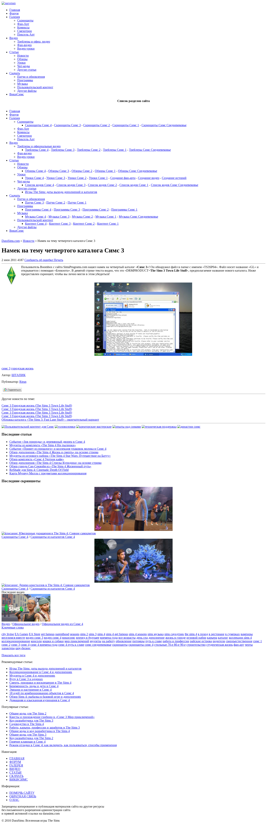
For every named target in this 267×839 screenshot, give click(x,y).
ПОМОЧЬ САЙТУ (21, 792)
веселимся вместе (13, 637)
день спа (142, 637)
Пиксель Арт (26, 34)
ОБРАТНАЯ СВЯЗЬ (22, 796)
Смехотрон (24, 31)
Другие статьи (26, 69)
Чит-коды (23, 66)
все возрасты (127, 637)
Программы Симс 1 (124, 209)
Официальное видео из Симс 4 (62, 624)
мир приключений (77, 641)
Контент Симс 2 (84, 223)
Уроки (21, 62)
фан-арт (239, 644)
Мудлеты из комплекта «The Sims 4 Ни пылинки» (42, 445)
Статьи (14, 52)
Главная (14, 10)
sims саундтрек (174, 634)
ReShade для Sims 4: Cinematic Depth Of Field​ (39, 469)
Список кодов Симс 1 (133, 185)
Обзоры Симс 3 (58, 171)
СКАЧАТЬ (16, 776)
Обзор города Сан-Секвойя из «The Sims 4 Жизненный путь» (50, 466)
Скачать (14, 73)
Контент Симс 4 (36, 223)
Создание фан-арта (122, 178)
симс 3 (6, 368)
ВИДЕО (14, 769)
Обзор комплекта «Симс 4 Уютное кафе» (36, 459)
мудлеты (95, 641)
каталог (223, 637)
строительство (196, 644)
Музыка (22, 83)
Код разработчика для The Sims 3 (31, 720)
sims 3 (93, 634)
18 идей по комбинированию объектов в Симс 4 (41, 693)
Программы (25, 80)
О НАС (14, 799)
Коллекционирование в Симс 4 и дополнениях (40, 672)
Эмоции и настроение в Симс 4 (30, 689)
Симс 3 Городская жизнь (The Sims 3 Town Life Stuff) (37, 405)
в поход (203, 634)
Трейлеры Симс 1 (114, 149)
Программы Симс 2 (95, 209)
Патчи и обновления (31, 76)
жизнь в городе (175, 637)
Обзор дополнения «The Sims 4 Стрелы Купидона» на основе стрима (55, 462)
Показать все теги (13, 655)
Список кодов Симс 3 (70, 185)
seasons (74, 634)
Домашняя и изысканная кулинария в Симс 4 (39, 700)
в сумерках (232, 634)
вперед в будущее (87, 637)
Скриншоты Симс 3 (67, 125)
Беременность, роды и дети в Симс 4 (33, 686)
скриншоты (120, 644)
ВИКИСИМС (18, 779)
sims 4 (101, 634)
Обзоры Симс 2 (82, 171)
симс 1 (257, 641)
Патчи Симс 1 (77, 202)
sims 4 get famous (117, 634)
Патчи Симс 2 (55, 202)
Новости (23, 55)
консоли (36, 641)
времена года (109, 637)
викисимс (68, 637)
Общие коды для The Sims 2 (27, 713)
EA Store (34, 634)
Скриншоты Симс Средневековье (164, 125)
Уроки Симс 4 (34, 178)
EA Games (21, 634)
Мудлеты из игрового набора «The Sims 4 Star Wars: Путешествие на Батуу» (60, 455)
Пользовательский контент (35, 87)
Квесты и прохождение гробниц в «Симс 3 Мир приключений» (52, 717)
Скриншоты (25, 20)
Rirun (22, 381)
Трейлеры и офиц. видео (33, 41)
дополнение (157, 637)
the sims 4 (191, 634)
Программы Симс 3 (67, 209)
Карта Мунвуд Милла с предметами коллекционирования (47, 473)
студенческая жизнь (219, 644)
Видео (13, 38)
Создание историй (174, 178)
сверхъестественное (239, 641)
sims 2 (84, 634)
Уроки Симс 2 (77, 178)
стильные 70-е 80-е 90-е (170, 644)
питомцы (138, 641)
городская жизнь (22, 368)
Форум (14, 13)
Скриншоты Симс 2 (96, 125)
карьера (212, 637)
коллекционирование (16, 641)
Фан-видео (24, 45)
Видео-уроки (26, 48)
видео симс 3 (34, 637)
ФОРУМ (15, 762)
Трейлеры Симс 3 (62, 149)
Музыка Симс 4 (35, 216)
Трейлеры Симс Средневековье (150, 149)
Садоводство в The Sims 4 (26, 724)
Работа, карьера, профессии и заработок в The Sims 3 (44, 727)
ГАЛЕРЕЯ (16, 765)
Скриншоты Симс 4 (38, 125)
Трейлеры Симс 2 (88, 149)
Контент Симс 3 (60, 223)
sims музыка (156, 634)
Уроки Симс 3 (55, 178)
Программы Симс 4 (38, 209)
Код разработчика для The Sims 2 (31, 738)
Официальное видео (25, 624)
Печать (58, 260)
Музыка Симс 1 (105, 216)
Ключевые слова (13, 627)
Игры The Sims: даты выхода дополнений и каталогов (61, 192)
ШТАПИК (19, 375)
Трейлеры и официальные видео (39, 146)
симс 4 (25, 644)
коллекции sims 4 (240, 637)
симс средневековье (98, 644)
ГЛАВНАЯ (16, 758)
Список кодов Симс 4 (39, 185)
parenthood (62, 634)
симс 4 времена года (43, 644)
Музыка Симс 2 (82, 216)
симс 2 (6, 644)
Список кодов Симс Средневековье (174, 185)
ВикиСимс (16, 94)
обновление (124, 641)
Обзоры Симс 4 (35, 171)
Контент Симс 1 (108, 223)
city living (8, 634)
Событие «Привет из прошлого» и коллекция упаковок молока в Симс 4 (57, 448)
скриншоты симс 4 (140, 644)
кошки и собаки (53, 641)
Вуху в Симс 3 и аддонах (26, 679)
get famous (48, 634)
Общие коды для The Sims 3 (27, 734)
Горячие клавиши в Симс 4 (27, 741)
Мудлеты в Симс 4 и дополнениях (32, 675)
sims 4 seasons (138, 634)
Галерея (14, 17)
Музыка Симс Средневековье (138, 216)
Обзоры (22, 59)
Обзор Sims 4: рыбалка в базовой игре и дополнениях (45, 696)
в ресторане (216, 634)
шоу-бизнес (23, 648)
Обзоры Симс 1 (105, 171)
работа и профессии (176, 641)
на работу (108, 641)
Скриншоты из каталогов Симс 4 (52, 536)
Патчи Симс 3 (34, 202)
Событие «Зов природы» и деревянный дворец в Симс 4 (47, 441)
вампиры (247, 634)
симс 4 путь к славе (71, 644)
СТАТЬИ (15, 772)
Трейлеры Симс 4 (36, 149)
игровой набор (196, 637)
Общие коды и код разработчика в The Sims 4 (39, 731)
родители (219, 641)
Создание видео (148, 178)
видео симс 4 (52, 637)
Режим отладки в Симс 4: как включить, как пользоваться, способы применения (63, 745)
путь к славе (153, 641)
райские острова (201, 641)
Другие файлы (27, 90)
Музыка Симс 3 (58, 216)
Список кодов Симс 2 (102, 185)
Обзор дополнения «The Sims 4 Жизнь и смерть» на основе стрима (53, 452)
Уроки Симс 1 (98, 178)
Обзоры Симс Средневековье (137, 171)
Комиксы (23, 27)
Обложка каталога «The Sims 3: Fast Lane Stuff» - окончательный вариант (50, 419)
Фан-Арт (23, 24)
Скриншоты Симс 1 (125, 125)
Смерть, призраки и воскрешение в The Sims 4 (40, 682)
